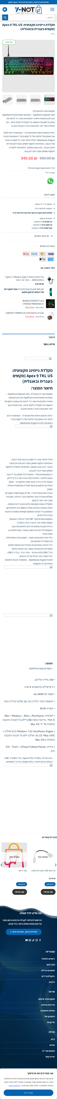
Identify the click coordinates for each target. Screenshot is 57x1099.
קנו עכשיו (48, 891)
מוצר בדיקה (23, 870)
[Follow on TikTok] (33, 940)
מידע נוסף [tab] (49, 344)
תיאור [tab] (52, 337)
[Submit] (5, 17)
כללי (53, 33)
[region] (28, 1084)
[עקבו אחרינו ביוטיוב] (26, 940)
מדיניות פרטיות (14, 1085)
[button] (52, 9)
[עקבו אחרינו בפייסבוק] (40, 940)
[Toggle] (52, 236)
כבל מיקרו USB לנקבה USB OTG (43, 870)
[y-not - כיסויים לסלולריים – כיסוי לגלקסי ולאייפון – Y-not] (28, 9)
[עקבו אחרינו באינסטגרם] (37, 940)
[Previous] (50, 66)
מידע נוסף (50, 884)
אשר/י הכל (28, 1092)
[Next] (4, 66)
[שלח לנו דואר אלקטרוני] (30, 940)
